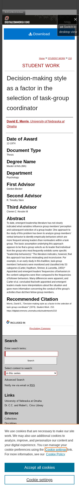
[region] (39, 456)
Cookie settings (55, 449)
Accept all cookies (39, 467)
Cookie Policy (55, 454)
